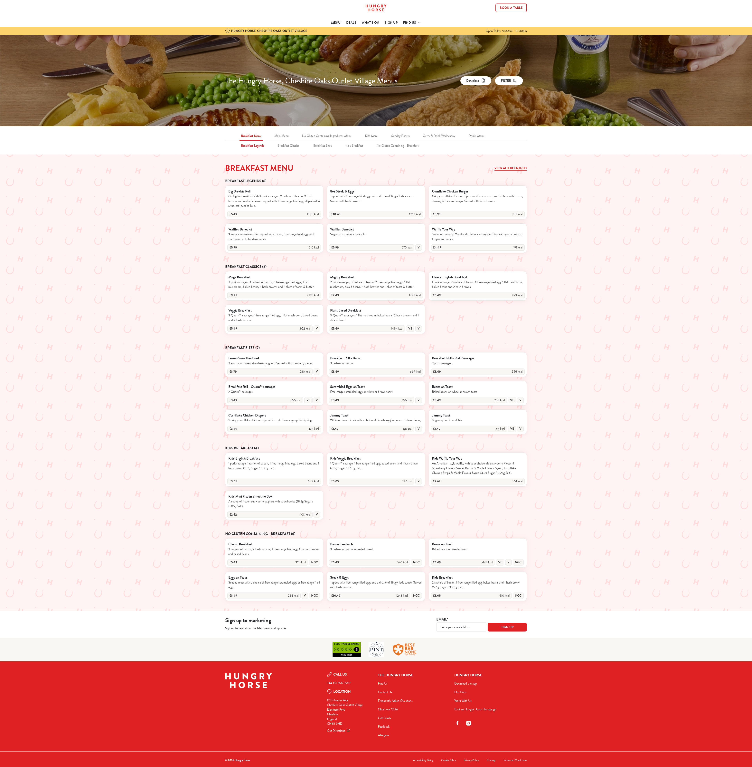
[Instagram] (469, 723)
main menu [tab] (281, 136)
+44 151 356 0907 (339, 683)
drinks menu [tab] (476, 136)
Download (472, 80)
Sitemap (491, 760)
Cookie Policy (448, 760)
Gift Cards (384, 718)
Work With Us (463, 700)
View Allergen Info (510, 168)
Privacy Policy (471, 760)
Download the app (465, 683)
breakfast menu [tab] (251, 136)
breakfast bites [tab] (322, 145)
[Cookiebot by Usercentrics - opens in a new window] (240, 36)
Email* (442, 619)
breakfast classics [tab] (288, 145)
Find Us (383, 683)
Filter (506, 80)
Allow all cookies (504, 10)
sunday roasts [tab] (400, 136)
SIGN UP (507, 627)
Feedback (384, 726)
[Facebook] (457, 723)
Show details (419, 36)
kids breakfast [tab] (354, 145)
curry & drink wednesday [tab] (439, 136)
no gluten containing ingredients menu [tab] (327, 136)
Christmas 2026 (388, 709)
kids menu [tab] (371, 136)
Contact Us (385, 692)
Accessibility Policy (423, 760)
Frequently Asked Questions (395, 700)
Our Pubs (460, 692)
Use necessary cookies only (505, 23)
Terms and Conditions (515, 760)
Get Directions (336, 730)
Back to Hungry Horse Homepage (475, 709)
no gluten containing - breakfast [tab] (397, 145)
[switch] (327, 36)
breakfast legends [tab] (252, 145)
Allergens (383, 735)
